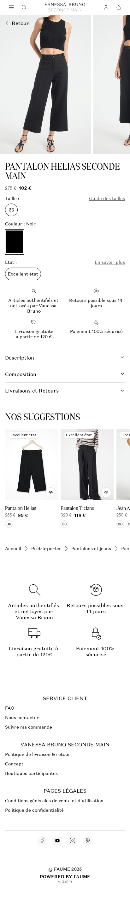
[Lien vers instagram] (73, 841)
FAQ (9, 708)
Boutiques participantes (31, 773)
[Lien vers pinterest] (88, 841)
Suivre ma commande (28, 727)
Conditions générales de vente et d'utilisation (54, 800)
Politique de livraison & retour (37, 754)
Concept (14, 764)
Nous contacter (22, 717)
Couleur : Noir (20, 224)
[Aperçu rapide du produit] (50, 493)
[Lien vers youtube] (57, 841)
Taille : (12, 198)
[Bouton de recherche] (24, 7)
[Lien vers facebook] (42, 841)
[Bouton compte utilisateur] (106, 7)
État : (11, 262)
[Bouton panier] (118, 7)
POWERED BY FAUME (65, 877)
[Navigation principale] (11, 7)
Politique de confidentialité (34, 810)
